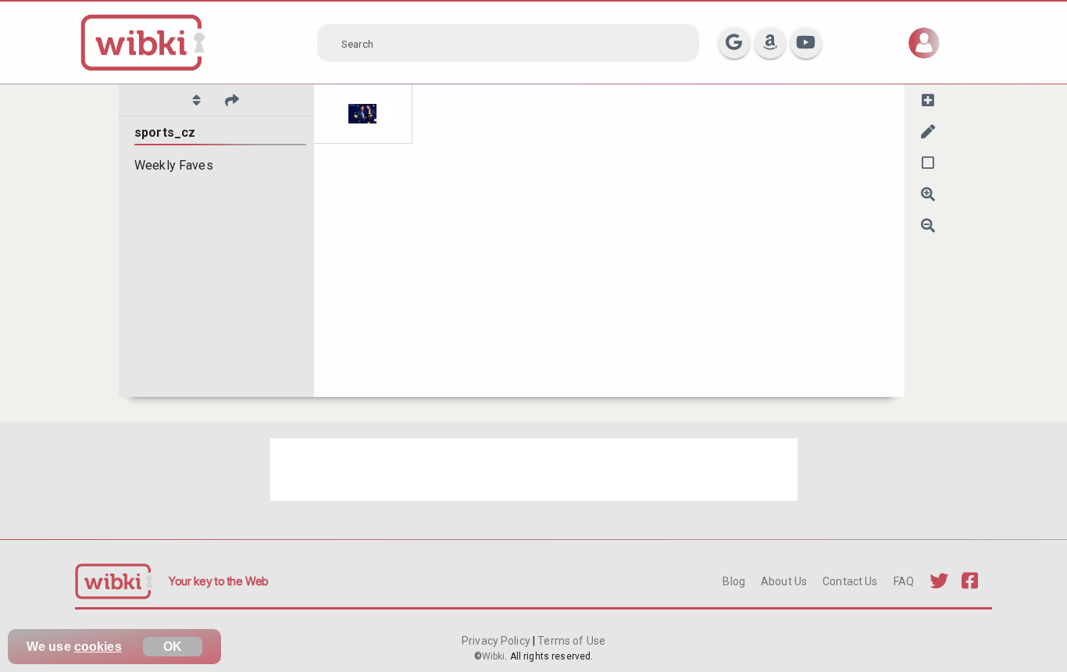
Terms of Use (570, 640)
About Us (784, 581)
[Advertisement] (534, 469)
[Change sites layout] (928, 162)
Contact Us (850, 581)
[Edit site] (928, 131)
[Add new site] (928, 100)
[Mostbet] (363, 114)
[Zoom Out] (928, 225)
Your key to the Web (219, 581)
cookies (98, 646)
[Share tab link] (232, 100)
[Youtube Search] (806, 43)
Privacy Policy (497, 640)
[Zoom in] (928, 193)
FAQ (904, 581)
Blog (734, 581)
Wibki (493, 656)
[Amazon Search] (770, 43)
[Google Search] (734, 43)
